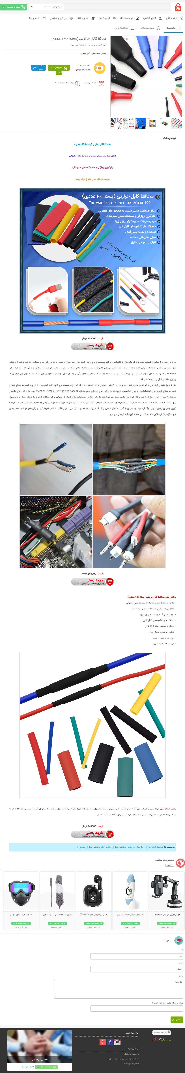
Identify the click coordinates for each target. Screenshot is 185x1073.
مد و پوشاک (83, 18)
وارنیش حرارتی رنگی (116, 847)
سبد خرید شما (13, 7)
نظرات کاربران (121, 28)
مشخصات (171, 28)
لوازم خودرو (104, 18)
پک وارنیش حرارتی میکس (91, 847)
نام (182, 950)
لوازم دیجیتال (126, 18)
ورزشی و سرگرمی (58, 18)
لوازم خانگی (171, 18)
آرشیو (169, 865)
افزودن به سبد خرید (55, 69)
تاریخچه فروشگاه (131, 1054)
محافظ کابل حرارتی (153, 847)
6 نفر (35, 67)
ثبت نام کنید (27, 1067)
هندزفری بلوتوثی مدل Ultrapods (93, 915)
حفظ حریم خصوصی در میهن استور (124, 1059)
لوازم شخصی (149, 18)
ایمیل (181, 963)
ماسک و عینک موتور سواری (21, 915)
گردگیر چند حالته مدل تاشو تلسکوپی (57, 915)
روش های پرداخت (131, 1063)
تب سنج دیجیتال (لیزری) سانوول (130, 915)
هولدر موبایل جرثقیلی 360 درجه (167, 915)
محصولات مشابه (147, 28)
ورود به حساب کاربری (46, 1067)
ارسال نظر (176, 1019)
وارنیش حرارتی (135, 847)
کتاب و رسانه (33, 18)
